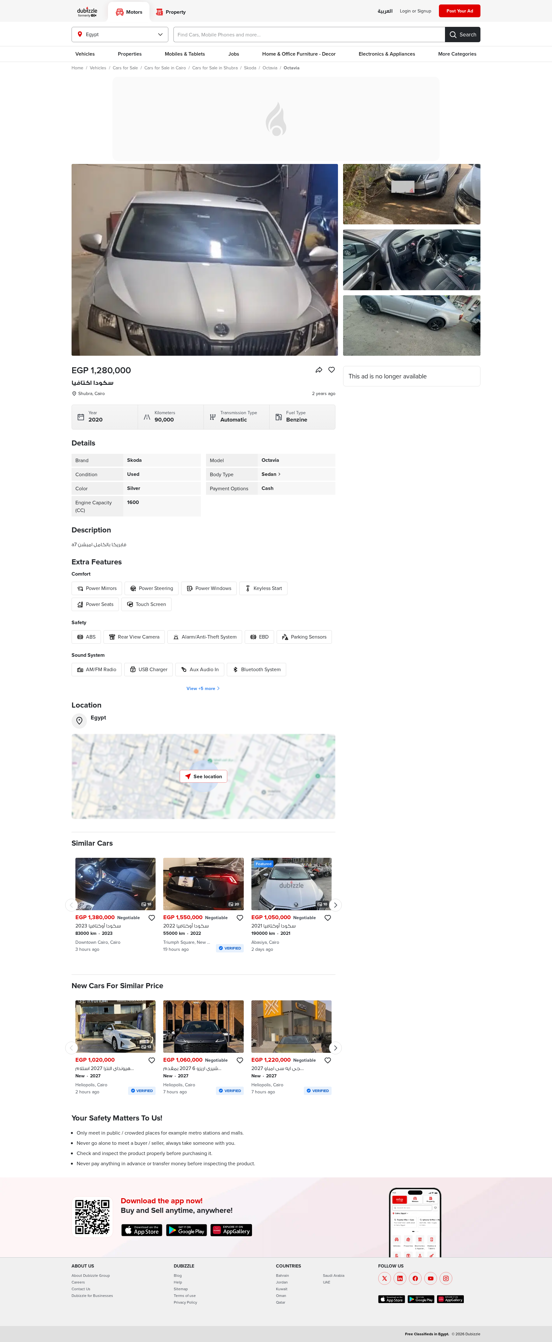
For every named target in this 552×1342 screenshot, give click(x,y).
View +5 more (201, 688)
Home (77, 68)
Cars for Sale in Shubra (215, 68)
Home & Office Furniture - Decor (299, 54)
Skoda (250, 68)
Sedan (269, 474)
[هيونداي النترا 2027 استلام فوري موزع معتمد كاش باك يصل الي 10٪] (115, 1048)
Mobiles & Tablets (185, 54)
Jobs (233, 54)
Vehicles (85, 54)
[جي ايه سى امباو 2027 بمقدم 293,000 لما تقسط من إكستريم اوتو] (291, 1048)
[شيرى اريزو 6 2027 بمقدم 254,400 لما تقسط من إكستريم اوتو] (203, 1048)
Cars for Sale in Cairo (165, 68)
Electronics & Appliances (387, 54)
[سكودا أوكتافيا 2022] (203, 905)
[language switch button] (385, 11)
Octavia (270, 68)
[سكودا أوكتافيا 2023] (115, 905)
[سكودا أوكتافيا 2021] (291, 905)
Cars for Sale (125, 68)
